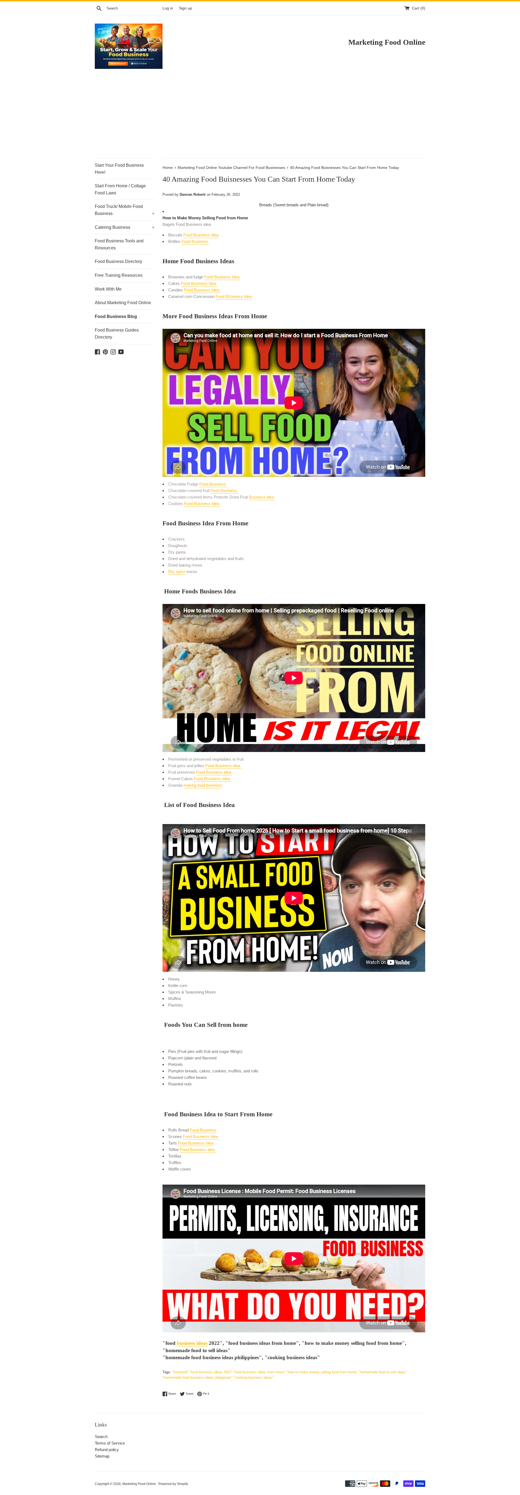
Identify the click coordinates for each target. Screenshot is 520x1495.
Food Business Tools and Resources (119, 244)
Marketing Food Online (139, 1484)
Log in (167, 8)
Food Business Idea (201, 235)
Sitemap (102, 1456)
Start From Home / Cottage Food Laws (120, 189)
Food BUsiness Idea (234, 296)
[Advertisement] (260, 118)
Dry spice (176, 571)
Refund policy (107, 1449)
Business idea (262, 497)
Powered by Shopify (173, 1484)
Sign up (185, 8)
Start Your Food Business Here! (119, 169)
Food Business (195, 241)
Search (101, 1436)
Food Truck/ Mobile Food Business (124, 210)
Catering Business (124, 227)
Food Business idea (223, 765)
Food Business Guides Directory (117, 333)
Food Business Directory (118, 261)
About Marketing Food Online (123, 302)
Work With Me (108, 289)
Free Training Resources (118, 275)
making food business (202, 785)
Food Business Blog (116, 316)
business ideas (192, 1343)
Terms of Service (110, 1443)
